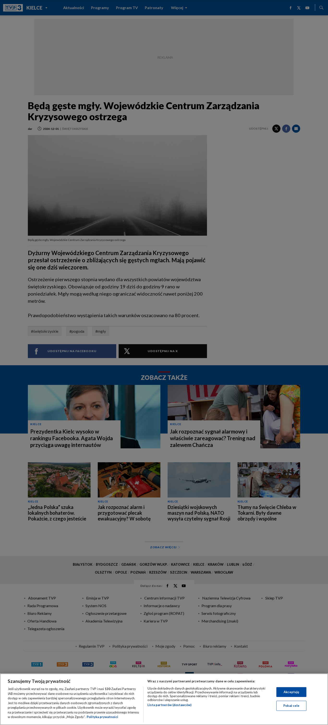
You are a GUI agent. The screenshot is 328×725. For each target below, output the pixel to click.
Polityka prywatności (102, 717)
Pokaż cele (291, 706)
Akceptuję (291, 692)
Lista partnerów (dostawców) (169, 705)
